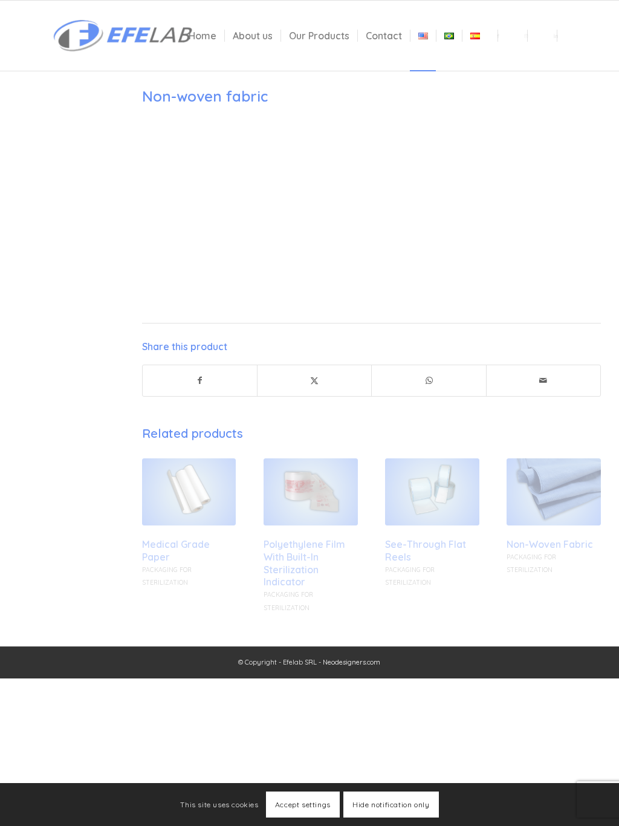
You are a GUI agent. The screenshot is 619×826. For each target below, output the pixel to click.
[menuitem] (202, 36)
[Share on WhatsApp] (428, 380)
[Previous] (160, 524)
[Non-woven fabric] (554, 491)
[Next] (583, 524)
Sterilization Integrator (48, 336)
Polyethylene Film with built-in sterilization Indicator (304, 563)
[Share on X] (314, 380)
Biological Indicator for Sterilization (63, 279)
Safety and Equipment (47, 244)
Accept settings (303, 804)
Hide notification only (390, 804)
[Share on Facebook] (200, 380)
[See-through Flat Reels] (432, 491)
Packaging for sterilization (53, 209)
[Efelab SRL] (122, 36)
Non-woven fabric (550, 544)
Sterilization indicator (65, 308)
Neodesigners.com (351, 662)
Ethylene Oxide (54, 181)
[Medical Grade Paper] (189, 491)
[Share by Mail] (543, 380)
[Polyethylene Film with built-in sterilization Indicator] (311, 491)
